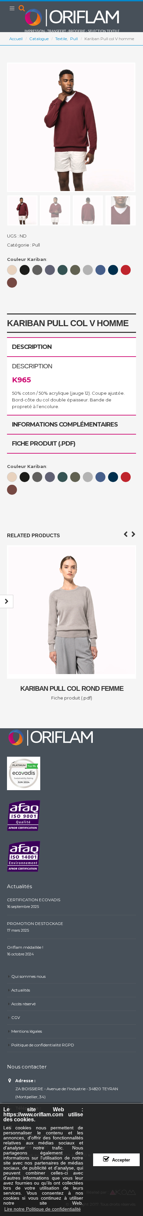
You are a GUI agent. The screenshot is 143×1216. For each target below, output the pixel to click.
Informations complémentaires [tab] (65, 424)
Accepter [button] (121, 1160)
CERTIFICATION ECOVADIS (33, 900)
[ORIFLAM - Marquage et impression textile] (71, 20)
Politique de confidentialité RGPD (42, 1045)
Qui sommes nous (28, 976)
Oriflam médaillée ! (25, 947)
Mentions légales (26, 1031)
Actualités (20, 990)
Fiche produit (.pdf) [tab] (43, 443)
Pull (36, 245)
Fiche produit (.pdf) (71, 697)
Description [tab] (32, 347)
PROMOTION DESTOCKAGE (35, 923)
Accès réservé (23, 1004)
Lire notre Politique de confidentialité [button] (42, 1209)
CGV (15, 1017)
